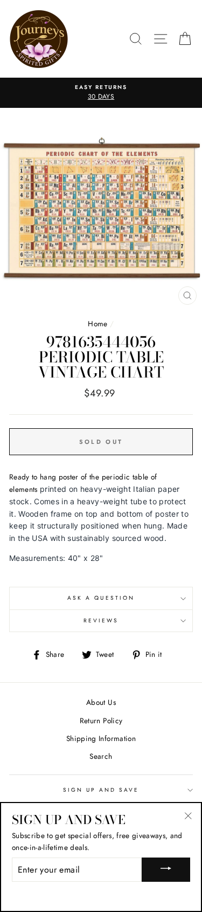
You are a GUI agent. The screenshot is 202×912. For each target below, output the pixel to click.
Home (97, 323)
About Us (101, 702)
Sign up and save (101, 790)
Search (100, 756)
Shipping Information (101, 738)
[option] (101, 92)
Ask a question (101, 598)
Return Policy (101, 720)
